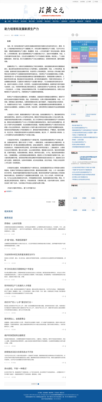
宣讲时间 (64, 21)
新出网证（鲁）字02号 (62, 396)
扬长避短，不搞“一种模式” (15, 369)
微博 (89, 1)
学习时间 (73, 114)
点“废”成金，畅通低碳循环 (15, 240)
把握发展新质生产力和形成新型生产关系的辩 (85, 130)
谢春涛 (75, 210)
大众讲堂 (39, 21)
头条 (9, 21)
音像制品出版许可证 (41, 396)
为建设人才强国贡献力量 (79, 135)
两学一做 (93, 49)
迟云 (93, 210)
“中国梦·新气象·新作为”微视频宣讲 (82, 170)
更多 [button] (96, 21)
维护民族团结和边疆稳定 (14, 335)
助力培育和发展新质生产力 (79, 127)
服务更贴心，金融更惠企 (14, 319)
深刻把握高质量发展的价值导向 (81, 147)
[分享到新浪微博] (86, 34)
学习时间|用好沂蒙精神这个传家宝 (18, 269)
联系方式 (62, 392)
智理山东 (16, 21)
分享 (63, 234)
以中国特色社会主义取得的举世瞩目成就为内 (85, 137)
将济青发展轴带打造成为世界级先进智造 (83, 174)
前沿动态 (24, 21)
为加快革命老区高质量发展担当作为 (19, 255)
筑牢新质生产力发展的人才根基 (17, 286)
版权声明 (51, 392)
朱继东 (93, 198)
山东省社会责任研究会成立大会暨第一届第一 (85, 132)
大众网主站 (75, 1)
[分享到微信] (82, 34)
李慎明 (84, 198)
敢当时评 (80, 21)
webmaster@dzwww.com (72, 394)
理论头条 (74, 122)
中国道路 (93, 54)
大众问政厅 (75, 101)
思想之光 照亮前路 (84, 81)
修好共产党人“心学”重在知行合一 (18, 302)
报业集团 (45, 392)
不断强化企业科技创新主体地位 (81, 179)
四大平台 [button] (55, 21)
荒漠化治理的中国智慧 (78, 144)
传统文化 (93, 60)
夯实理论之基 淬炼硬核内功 (80, 177)
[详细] (13, 231)
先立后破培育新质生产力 (79, 142)
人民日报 (16, 35)
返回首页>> (9, 191)
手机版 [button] (96, 1)
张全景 (75, 198)
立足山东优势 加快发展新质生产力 (82, 172)
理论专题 (32, 21)
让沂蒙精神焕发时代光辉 (84, 95)
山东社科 (72, 21)
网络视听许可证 (72, 396)
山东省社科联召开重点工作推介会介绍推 (83, 167)
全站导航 (82, 1)
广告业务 (56, 392)
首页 (5, 21)
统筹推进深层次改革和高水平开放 (18, 352)
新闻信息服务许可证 (31, 396)
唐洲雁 (84, 210)
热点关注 (47, 21)
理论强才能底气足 (77, 125)
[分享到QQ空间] (90, 34)
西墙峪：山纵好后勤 (13, 223)
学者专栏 (88, 21)
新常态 (75, 49)
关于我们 (40, 392)
